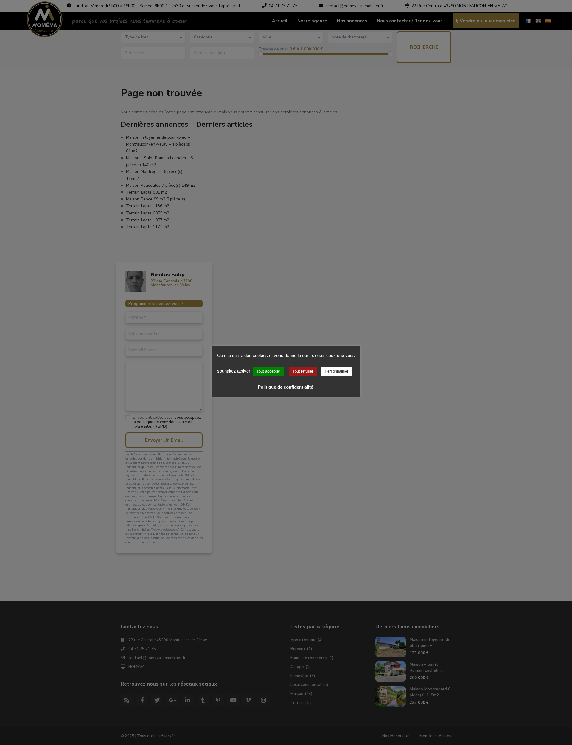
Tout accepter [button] (268, 371)
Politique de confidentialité (285, 387)
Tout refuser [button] (303, 371)
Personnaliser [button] (336, 371)
